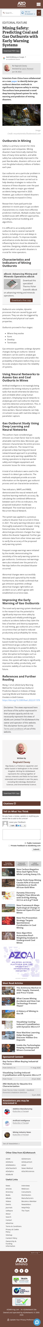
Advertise (9, 1223)
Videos (8, 1201)
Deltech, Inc (11, 1068)
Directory (9, 1192)
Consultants (26, 1192)
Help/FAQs (26, 1207)
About (8, 1214)
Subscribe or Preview (20, 1111)
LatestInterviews (35, 864)
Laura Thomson (27, 69)
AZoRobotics (11, 1165)
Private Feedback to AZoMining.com (26, 845)
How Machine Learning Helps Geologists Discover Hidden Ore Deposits (28, 1036)
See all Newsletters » (11, 1143)
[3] (8, 895)
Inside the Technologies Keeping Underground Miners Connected (28, 1047)
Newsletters (26, 1204)
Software (9, 1211)
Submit (36, 849)
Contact (9, 1220)
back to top (35, 1253)
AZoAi (24, 1165)
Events (8, 1204)
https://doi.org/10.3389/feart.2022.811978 (21, 700)
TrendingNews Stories (8, 864)
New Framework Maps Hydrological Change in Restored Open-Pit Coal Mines (28, 909)
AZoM (8, 1159)
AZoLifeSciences (28, 1171)
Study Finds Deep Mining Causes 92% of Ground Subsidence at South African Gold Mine (28, 884)
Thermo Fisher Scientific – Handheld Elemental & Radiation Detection (18, 1091)
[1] (8, 872)
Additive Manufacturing (22, 1109)
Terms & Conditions (14, 1226)
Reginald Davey (21, 762)
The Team (25, 1211)
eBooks (8, 1198)
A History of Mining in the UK (27, 1012)
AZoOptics (10, 1171)
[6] (8, 936)
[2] (8, 883)
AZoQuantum (27, 1162)
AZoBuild (9, 1174)
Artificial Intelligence (21, 1120)
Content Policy (11, 1238)
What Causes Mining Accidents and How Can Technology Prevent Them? (28, 1002)
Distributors (26, 1195)
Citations (8, 803)
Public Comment (34, 843)
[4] (8, 908)
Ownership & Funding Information (11, 1243)
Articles (9, 1189)
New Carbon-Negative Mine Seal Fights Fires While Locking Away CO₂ (28, 872)
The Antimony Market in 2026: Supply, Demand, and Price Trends (28, 990)
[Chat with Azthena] (37, 1322)
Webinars (25, 1189)
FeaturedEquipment (22, 864)
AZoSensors (26, 1159)
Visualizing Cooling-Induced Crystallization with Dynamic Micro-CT (28, 1024)
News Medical (27, 1168)
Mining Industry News (22, 1132)
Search (8, 1217)
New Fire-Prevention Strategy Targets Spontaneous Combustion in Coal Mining (26, 922)
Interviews (26, 1185)
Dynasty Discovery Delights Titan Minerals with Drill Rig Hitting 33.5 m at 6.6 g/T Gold (28, 896)
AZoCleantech (11, 1168)
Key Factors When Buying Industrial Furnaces (20, 1062)
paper (14, 81)
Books (8, 1195)
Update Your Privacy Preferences (22, 1320)
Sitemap (9, 1235)
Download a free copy (21, 300)
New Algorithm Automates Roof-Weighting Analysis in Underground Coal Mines (27, 937)
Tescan (9, 1079)
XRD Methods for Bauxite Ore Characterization (17, 1085)
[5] (8, 920)
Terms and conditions (14, 728)
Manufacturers (27, 1198)
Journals (9, 1207)
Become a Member (29, 1201)
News (8, 1185)
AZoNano (9, 1162)
